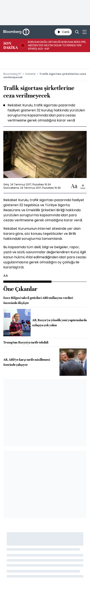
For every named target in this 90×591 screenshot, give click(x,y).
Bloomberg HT (12, 74)
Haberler (30, 74)
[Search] (77, 32)
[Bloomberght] (16, 32)
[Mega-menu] (84, 32)
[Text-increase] (74, 186)
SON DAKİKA (10, 45)
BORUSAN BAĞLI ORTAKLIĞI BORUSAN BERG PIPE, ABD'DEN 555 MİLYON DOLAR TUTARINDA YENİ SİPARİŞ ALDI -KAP (57, 45)
